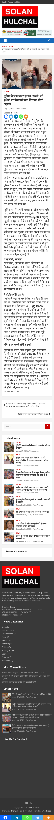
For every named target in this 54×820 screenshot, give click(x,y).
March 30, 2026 (22, 466)
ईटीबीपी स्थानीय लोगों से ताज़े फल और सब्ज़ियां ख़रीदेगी (31, 694)
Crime (4, 627)
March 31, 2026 (22, 451)
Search (47, 426)
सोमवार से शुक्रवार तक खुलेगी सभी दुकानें (16, 682)
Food (4, 637)
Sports (4, 654)
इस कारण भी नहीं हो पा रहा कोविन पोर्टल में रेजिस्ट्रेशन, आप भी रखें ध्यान (26, 676)
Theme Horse (16, 811)
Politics (5, 647)
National (5, 644)
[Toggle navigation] (5, 40)
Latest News (13, 438)
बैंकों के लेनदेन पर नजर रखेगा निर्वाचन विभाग (33, 414)
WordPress (46, 811)
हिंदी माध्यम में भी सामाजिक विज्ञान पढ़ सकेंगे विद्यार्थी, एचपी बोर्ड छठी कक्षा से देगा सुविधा (32, 488)
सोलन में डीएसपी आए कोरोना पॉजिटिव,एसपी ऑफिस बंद (20, 673)
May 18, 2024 (9, 109)
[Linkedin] (16, 116)
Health (4, 640)
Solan (7, 92)
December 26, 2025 (23, 505)
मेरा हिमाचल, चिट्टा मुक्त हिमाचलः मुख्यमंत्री (32, 512)
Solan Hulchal (33, 808)
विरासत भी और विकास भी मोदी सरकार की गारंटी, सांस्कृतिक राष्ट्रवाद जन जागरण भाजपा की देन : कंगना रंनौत (25, 405)
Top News (6, 661)
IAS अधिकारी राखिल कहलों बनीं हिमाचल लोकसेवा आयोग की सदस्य (31, 524)
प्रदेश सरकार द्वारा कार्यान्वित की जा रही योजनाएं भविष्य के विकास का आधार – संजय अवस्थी (32, 460)
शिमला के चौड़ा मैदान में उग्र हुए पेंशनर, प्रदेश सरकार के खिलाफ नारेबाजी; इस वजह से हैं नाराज (33, 475)
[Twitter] (11, 116)
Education (6, 630)
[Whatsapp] (21, 116)
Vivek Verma (21, 109)
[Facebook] (6, 116)
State (4, 657)
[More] (26, 116)
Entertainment (7, 634)
